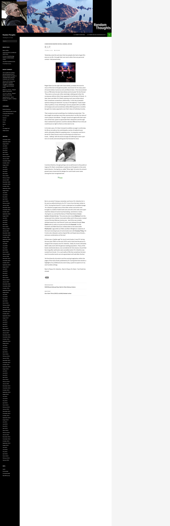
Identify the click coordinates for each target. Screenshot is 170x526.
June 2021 (5, 220)
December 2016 (6, 335)
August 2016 (6, 343)
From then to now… (7, 63)
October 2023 (6, 163)
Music (4, 122)
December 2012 (6, 436)
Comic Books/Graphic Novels (53, 44)
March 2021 (5, 226)
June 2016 (5, 347)
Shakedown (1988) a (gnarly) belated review (8, 86)
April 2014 (5, 402)
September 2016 (6, 341)
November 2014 (6, 388)
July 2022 (5, 192)
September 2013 (6, 417)
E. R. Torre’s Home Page (79, 34)
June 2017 (5, 322)
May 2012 (5, 451)
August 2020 (6, 241)
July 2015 (5, 371)
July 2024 (5, 146)
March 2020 (5, 252)
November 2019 (6, 260)
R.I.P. (47, 277)
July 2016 (5, 345)
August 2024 (6, 143)
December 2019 (6, 258)
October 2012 (6, 441)
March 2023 (5, 175)
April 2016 (5, 352)
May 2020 (5, 247)
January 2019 (6, 281)
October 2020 (6, 237)
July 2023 (5, 167)
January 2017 (6, 332)
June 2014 (5, 398)
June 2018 (5, 296)
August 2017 (6, 318)
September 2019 (6, 264)
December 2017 (6, 309)
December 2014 (6, 385)
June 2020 (5, 245)
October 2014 (6, 390)
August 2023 (6, 165)
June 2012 (5, 449)
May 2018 (5, 298)
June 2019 (5, 271)
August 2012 (6, 445)
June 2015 (5, 373)
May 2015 (5, 375)
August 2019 (6, 267)
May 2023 (5, 171)
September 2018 (6, 290)
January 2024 (6, 158)
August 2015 (6, 369)
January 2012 (6, 460)
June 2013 (5, 424)
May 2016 (5, 349)
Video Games (6, 130)
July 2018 (5, 294)
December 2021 (6, 207)
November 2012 (6, 439)
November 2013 (6, 413)
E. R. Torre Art (6, 115)
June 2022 (5, 194)
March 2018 (5, 303)
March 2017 (5, 328)
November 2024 (6, 139)
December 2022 (6, 182)
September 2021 (6, 214)
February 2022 (6, 203)
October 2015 (6, 364)
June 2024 (5, 148)
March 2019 (5, 277)
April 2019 (5, 275)
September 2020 (6, 239)
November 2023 (6, 160)
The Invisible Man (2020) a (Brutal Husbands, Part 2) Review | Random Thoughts (9, 74)
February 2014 (6, 407)
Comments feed (6, 473)
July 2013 (5, 422)
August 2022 (6, 190)
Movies (70, 44)
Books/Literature (7, 109)
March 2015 (5, 379)
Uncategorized (6, 128)
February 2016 (6, 356)
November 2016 (6, 337)
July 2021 (5, 218)
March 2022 (5, 201)
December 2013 (6, 411)
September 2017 (6, 315)
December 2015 (6, 360)
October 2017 (6, 313)
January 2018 (6, 307)
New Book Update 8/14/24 (9, 61)
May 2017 (5, 324)
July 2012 (5, 447)
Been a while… (6, 50)
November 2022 (6, 184)
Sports (4, 124)
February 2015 (6, 381)
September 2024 (6, 141)
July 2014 (5, 396)
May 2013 (5, 426)
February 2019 (6, 279)
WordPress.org (6, 475)
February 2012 (6, 458)
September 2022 (6, 188)
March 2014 (5, 405)
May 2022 (5, 197)
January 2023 (6, 180)
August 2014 (6, 394)
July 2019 (5, 269)
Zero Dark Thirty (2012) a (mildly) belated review (58, 292)
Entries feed (5, 471)
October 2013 (6, 415)
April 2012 (5, 453)
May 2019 (5, 273)
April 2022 (5, 199)
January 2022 (6, 205)
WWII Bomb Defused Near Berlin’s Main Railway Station (60, 286)
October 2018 (6, 288)
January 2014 (6, 409)
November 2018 (6, 286)
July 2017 (5, 320)
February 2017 (6, 330)
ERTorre (57, 50)
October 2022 (6, 186)
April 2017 (5, 326)
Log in (4, 469)
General (65, 44)
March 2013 (5, 430)
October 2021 (6, 211)
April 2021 (5, 224)
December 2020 (6, 233)
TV (3, 126)
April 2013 (5, 428)
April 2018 (5, 301)
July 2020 (5, 243)
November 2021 (6, 209)
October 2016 (6, 339)
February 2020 (6, 254)
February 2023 (6, 177)
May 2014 (5, 400)
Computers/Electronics (8, 113)
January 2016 (6, 358)
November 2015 (6, 362)
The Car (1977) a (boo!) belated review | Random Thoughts (9, 83)
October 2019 (6, 262)
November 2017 (6, 311)
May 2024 (5, 150)
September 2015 (6, 366)
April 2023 (5, 173)
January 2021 (6, 231)
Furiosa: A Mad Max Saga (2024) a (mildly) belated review (8, 58)
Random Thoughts (9, 35)
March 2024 (5, 154)
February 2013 (6, 432)
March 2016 (5, 354)
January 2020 (6, 256)
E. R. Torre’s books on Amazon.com (96, 34)
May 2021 (5, 222)
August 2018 (6, 292)
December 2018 (6, 284)
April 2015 (5, 377)
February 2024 (6, 156)
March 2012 (5, 456)
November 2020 (6, 235)
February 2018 (6, 305)
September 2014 (6, 392)
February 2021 (6, 228)
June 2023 (5, 169)
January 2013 (6, 434)
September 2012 (6, 443)
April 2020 (5, 250)
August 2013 (6, 419)
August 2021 (6, 216)
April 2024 (5, 152)
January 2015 (6, 383)
